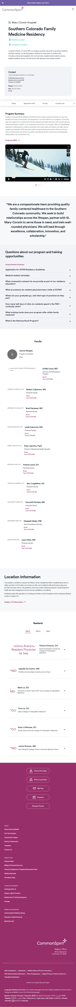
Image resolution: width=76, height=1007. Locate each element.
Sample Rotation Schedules (14, 264)
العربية (58, 996)
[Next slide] (74, 103)
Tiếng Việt (27, 996)
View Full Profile (48, 379)
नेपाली (63, 996)
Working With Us (10, 889)
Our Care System (10, 833)
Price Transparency (33, 974)
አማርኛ (53, 996)
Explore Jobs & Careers (12, 893)
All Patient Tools (9, 878)
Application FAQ (29, 103)
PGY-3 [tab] (28, 631)
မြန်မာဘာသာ (16, 1001)
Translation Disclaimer (11, 977)
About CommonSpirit (11, 829)
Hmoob (64, 998)
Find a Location (40, 780)
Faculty (45, 103)
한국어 (41, 996)
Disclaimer (22, 971)
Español (7, 996)
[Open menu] (73, 9)
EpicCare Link (9, 921)
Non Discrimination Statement (14, 974)
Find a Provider (40, 771)
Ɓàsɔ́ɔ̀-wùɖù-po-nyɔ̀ (29, 998)
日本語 (13, 998)
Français (20, 996)
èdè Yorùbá (49, 998)
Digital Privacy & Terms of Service (53, 974)
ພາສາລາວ (57, 998)
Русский (47, 996)
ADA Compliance (10, 971)
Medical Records (10, 873)
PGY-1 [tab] (48, 631)
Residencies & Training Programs (15, 897)
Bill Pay (40, 788)
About (14, 103)
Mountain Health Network (13, 917)
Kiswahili (8, 1001)
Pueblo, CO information (13, 602)
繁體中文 (35, 996)
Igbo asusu (41, 998)
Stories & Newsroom (11, 841)
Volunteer (7, 845)
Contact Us (8, 850)
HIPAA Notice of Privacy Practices (39, 971)
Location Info (59, 103)
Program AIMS (11, 140)
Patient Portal (38, 806)
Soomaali (25, 1001)
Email (10, 91)
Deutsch (13, 996)
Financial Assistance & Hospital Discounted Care (20, 869)
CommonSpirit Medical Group (14, 913)
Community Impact (11, 837)
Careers (40, 797)
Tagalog (7, 998)
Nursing (7, 901)
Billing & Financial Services (13, 865)
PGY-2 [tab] (38, 631)
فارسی (19, 998)
